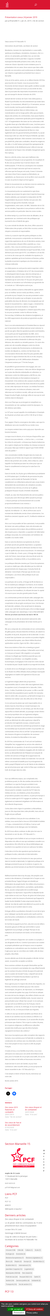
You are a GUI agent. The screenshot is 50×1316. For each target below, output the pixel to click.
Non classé (27, 1273)
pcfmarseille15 (13, 21)
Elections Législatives (34, 1258)
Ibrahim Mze (38, 1261)
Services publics (22, 1280)
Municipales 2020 (13, 1273)
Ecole (38, 1250)
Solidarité (36, 1280)
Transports (11, 1284)
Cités (20, 1250)
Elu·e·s (9, 1261)
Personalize (19, 1313)
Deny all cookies (35, 1309)
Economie (20, 1254)
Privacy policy (32, 1313)
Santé (37, 1277)
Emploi (18, 1261)
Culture (29, 1250)
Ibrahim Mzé (11, 1265)
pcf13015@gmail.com (12, 1187)
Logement (29, 1269)
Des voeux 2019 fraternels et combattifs (11, 1109)
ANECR (8, 1205)
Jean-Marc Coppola (14, 1269)
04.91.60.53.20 (10, 1183)
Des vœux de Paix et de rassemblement (13, 1123)
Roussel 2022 (26, 1277)
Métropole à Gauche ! (13, 1209)
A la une (10, 1250)
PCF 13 (8, 1201)
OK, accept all (16, 1309)
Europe (27, 1261)
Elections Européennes (15, 1258)
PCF (6, 1198)
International (25, 1265)
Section (10, 1280)
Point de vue (11, 1277)
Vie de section (38, 21)
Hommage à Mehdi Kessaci (16, 1233)
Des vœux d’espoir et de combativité (33, 1108)
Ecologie (10, 1254)
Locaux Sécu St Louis (13, 1229)
